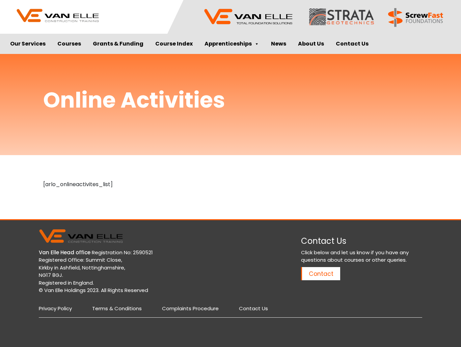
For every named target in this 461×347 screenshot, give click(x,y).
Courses (69, 44)
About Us (311, 44)
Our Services (28, 44)
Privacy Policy (55, 308)
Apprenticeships (228, 44)
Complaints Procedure (190, 308)
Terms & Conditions (117, 308)
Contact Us (352, 44)
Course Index (174, 44)
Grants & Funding (118, 44)
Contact (321, 274)
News (278, 44)
